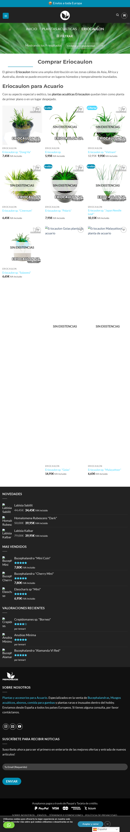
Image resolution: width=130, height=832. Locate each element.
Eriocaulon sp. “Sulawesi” (16, 272)
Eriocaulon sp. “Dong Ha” (16, 152)
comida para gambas (41, 702)
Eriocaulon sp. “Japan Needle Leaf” (104, 212)
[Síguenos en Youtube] (19, 726)
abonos (21, 702)
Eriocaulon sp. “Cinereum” (17, 210)
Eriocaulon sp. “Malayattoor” (104, 469)
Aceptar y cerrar (90, 823)
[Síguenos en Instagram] (6, 726)
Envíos (42, 815)
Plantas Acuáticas (59, 29)
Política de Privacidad (101, 815)
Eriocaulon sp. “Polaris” (58, 210)
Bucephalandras (98, 697)
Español (102, 829)
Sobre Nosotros (23, 815)
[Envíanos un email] (13, 726)
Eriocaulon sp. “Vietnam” (102, 152)
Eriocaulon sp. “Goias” (57, 469)
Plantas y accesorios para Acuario (24, 697)
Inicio (31, 29)
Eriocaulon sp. (53, 152)
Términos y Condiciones (66, 815)
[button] (6, 16)
